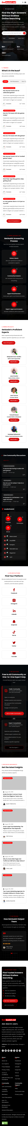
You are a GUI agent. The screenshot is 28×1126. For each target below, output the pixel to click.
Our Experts (5, 1064)
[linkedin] (14, 1051)
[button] (11, 953)
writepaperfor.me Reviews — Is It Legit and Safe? (13, 498)
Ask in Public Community (13, 713)
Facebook (18, 1061)
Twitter (17, 1076)
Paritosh (5, 472)
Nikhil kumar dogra (7, 501)
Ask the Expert (13, 747)
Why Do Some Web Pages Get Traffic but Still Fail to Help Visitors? (14, 860)
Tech (4, 38)
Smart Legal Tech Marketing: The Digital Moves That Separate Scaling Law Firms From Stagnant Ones (13, 828)
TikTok (17, 1073)
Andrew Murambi (10, 901)
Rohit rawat (5, 487)
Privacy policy (19, 1094)
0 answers (8, 103)
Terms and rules (19, 1091)
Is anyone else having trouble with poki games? (13, 469)
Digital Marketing (8, 778)
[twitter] (6, 1051)
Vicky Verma (9, 947)
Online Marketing (7, 842)
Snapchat (18, 1070)
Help (16, 1088)
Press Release (6, 1067)
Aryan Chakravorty (11, 804)
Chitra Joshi (9, 868)
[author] (4, 947)
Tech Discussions (14, 81)
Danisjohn (12, 544)
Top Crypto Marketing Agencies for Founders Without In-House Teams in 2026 (14, 892)
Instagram (18, 1064)
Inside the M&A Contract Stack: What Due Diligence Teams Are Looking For (12, 795)
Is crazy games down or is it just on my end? (14, 202)
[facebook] (3, 1051)
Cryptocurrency (7, 875)
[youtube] (17, 1051)
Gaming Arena (7, 480)
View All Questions (13, 221)
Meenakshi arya (14, 549)
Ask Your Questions (9, 1001)
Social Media (12, 38)
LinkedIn (17, 1067)
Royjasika (8, 522)
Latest (5, 81)
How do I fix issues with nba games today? (13, 114)
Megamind (12, 553)
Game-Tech (21, 38)
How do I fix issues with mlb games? (14, 136)
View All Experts (8, 343)
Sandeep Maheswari (14, 434)
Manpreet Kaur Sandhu (14, 357)
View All (5, 460)
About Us (4, 1061)
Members (4, 1094)
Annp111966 (12, 540)
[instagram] (11, 1051)
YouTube (17, 1079)
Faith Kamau (9, 836)
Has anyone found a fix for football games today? (14, 157)
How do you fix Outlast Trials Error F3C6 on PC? (13, 484)
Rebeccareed (13, 536)
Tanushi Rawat (14, 415)
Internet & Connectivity (8, 42)
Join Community (9, 1005)
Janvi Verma (14, 395)
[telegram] (20, 1051)
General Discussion (8, 495)
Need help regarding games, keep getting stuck (13, 180)
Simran (8, 532)
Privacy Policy (6, 1070)
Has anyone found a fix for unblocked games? (11, 91)
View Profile (13, 362)
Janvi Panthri (14, 376)
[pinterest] (8, 1051)
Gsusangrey (20, 523)
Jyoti (11, 557)
